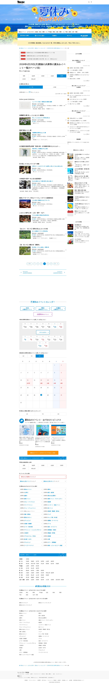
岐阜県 (32, 570)
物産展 (40, 622)
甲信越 (50, 32)
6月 (27, 414)
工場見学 (21, 645)
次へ (55, 263)
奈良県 (24, 79)
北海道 (36, 32)
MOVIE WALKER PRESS (43, 677)
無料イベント (22, 620)
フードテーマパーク (43, 652)
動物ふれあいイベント (24, 629)
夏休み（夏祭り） (49, 673)
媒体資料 (59, 680)
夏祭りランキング (23, 602)
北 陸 (20, 568)
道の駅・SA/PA (42, 647)
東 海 (20, 570)
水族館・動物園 (23, 638)
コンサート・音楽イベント (45, 624)
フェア (40, 631)
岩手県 (37, 561)
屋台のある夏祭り (43, 618)
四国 (70, 32)
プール (70, 35)
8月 (58, 414)
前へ (30, 263)
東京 (46, 32)
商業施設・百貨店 (43, 643)
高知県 (42, 577)
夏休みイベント (23, 613)
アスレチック (42, 650)
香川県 (27, 577)
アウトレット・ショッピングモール (27, 643)
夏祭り (55, 35)
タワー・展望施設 (23, 652)
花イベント (41, 627)
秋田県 (42, 561)
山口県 (37, 575)
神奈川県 (33, 563)
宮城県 (27, 561)
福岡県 (27, 579)
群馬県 (47, 563)
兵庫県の (26, 489)
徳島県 (37, 577)
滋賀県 (33, 76)
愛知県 (27, 570)
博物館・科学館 (42, 645)
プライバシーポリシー (32, 680)
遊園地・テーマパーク (44, 636)
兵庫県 (61, 465)
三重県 (37, 570)
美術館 (20, 647)
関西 (60, 32)
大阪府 (52, 76)
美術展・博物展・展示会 (44, 629)
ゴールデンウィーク (37, 673)
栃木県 (52, 563)
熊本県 (42, 579)
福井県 (37, 568)
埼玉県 (42, 563)
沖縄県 (62, 579)
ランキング (28, 481)
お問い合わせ (44, 680)
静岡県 (42, 570)
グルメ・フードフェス (24, 622)
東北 (40, 32)
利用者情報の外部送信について (78, 680)
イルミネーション (59, 673)
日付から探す (25, 35)
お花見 (31, 673)
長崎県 (37, 579)
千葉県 (37, 563)
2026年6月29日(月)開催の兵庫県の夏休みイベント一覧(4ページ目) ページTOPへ (50, 662)
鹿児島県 (58, 579)
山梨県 (27, 566)
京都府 (42, 76)
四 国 (20, 577)
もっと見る (86, 80)
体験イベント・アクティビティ (46, 620)
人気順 (54, 87)
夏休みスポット (23, 634)
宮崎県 (52, 579)
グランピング (22, 636)
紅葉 (54, 673)
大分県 (47, 579)
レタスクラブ (20, 677)
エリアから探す (40, 35)
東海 (54, 32)
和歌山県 (33, 79)
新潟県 (37, 566)
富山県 (32, 568)
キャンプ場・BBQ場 (43, 634)
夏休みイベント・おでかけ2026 (26, 32)
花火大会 (43, 673)
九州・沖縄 (74, 32)
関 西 (20, 572)
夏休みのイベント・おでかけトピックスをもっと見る (42, 452)
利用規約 (26, 680)
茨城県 (57, 563)
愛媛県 (32, 577)
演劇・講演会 (22, 631)
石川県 (27, 568)
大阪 (63, 32)
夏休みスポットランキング (25, 605)
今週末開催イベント (85, 36)
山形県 (47, 561)
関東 (44, 32)
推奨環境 (39, 680)
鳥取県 (42, 575)
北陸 (57, 32)
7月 (43, 414)
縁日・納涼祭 (42, 615)
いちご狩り (27, 673)
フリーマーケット (23, 624)
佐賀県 (32, 579)
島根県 (47, 575)
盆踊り (20, 618)
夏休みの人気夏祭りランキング (28, 476)
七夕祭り (21, 615)
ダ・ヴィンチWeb (27, 677)
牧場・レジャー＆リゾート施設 (26, 654)
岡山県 (32, 575)
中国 (66, 32)
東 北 (20, 561)
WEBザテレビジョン (34, 677)
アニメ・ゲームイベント (25, 627)
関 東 (20, 563)
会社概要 (70, 680)
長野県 (32, 566)
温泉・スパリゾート (43, 641)
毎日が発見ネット (51, 677)
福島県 (52, 561)
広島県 (27, 575)
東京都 (27, 563)
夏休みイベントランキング (45, 602)
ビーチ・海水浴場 (23, 641)
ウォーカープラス (21, 673)
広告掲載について (65, 680)
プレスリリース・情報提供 (52, 680)
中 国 (20, 575)
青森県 (32, 561)
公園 (20, 650)
